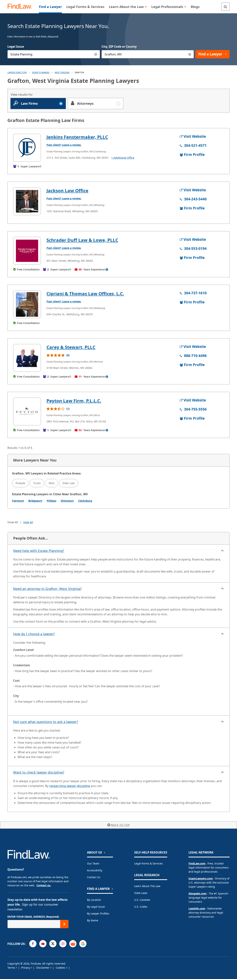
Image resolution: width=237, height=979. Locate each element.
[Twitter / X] (52, 943)
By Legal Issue (96, 906)
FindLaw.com (196, 863)
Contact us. (43, 885)
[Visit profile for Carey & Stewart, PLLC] (27, 358)
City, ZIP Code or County (119, 46)
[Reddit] (72, 943)
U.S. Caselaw (142, 900)
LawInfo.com (196, 908)
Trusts (37, 483)
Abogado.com (197, 893)
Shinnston (67, 500)
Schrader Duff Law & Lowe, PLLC (82, 240)
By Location (94, 900)
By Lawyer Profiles (98, 913)
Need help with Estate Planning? (38, 550)
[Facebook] (32, 943)
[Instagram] (62, 943)
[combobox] (53, 54)
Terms (11, 967)
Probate (20, 483)
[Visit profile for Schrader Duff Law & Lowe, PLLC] (27, 250)
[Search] (225, 6)
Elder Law (69, 483)
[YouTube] (42, 943)
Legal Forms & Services (148, 863)
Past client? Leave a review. (63, 145)
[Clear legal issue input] (96, 54)
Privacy (26, 967)
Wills (52, 483)
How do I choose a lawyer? (34, 634)
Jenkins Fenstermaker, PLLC (77, 137)
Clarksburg (85, 500)
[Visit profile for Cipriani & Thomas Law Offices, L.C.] (27, 304)
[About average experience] (107, 269)
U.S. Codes (140, 906)
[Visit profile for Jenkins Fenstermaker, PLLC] (27, 147)
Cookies (61, 967)
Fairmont (18, 500)
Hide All (28, 522)
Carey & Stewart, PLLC (70, 347)
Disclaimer (43, 967)
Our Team (93, 863)
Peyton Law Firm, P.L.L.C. (73, 401)
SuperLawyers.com (200, 878)
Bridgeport (35, 500)
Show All (12, 522)
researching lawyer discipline (69, 786)
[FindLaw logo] (21, 6)
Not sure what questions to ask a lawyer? (45, 722)
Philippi (51, 500)
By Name (92, 920)
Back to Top (120, 825)
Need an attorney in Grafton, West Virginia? (47, 588)
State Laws (140, 893)
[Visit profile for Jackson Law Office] (27, 201)
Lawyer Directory (17, 72)
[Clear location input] (190, 54)
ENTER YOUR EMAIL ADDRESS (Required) (33, 916)
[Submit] (64, 924)
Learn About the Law (147, 886)
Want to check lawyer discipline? (38, 772)
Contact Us (93, 877)
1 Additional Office (122, 157)
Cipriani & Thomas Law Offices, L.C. (85, 293)
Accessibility (94, 870)
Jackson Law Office (67, 190)
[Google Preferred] (82, 943)
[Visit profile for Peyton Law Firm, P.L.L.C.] (27, 411)
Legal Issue (15, 46)
